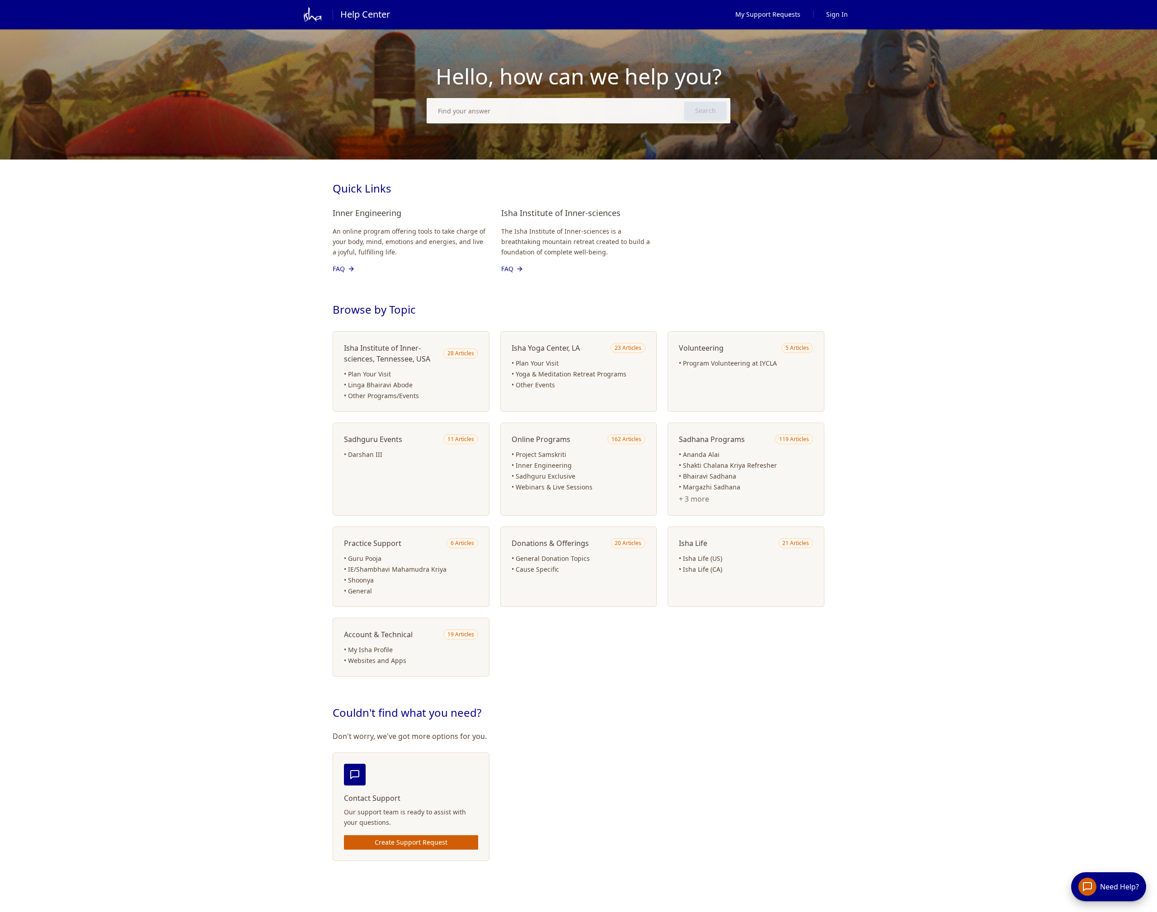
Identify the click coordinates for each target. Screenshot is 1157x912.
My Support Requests (767, 14)
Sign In (837, 14)
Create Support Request (411, 842)
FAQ (339, 268)
